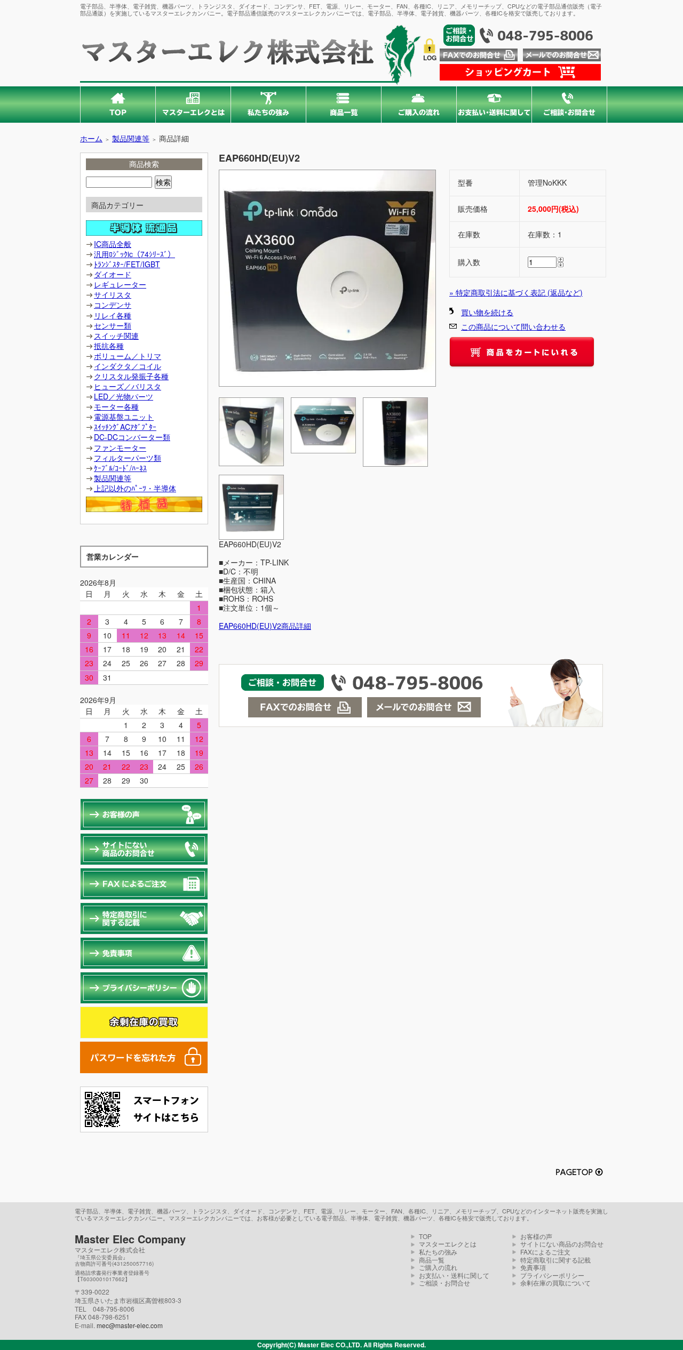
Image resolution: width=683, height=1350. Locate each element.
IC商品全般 (112, 243)
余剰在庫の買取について (555, 1282)
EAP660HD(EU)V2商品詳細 (265, 625)
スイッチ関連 (116, 335)
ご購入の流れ (438, 1267)
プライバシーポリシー (552, 1275)
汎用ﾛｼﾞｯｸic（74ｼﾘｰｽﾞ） (134, 254)
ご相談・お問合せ (444, 1282)
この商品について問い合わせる (513, 326)
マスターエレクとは (447, 1243)
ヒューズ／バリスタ (127, 386)
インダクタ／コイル (127, 366)
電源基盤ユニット (124, 416)
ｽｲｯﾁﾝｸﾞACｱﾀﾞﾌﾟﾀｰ (125, 426)
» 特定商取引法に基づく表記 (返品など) (516, 292)
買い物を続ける (487, 312)
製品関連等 (130, 138)
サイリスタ (112, 294)
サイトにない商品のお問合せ (561, 1243)
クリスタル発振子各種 (131, 376)
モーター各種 (116, 406)
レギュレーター (120, 284)
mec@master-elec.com (130, 1325)
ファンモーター (120, 447)
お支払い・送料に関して (454, 1275)
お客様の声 (536, 1236)
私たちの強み (438, 1251)
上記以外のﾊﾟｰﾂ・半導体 (135, 488)
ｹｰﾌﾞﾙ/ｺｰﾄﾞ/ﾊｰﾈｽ (120, 467)
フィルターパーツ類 (127, 457)
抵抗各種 (109, 345)
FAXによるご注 (542, 1251)
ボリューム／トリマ (127, 355)
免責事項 (533, 1267)
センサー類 (112, 325)
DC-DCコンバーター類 (132, 437)
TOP (425, 1236)
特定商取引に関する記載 (555, 1259)
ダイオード (112, 274)
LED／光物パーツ (123, 396)
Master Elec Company (130, 1239)
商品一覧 (431, 1259)
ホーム (91, 138)
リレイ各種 (112, 315)
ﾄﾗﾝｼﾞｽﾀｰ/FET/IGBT (127, 264)
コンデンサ (112, 304)
